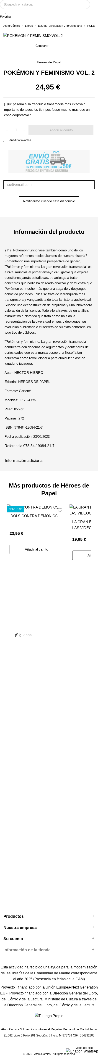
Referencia (13, 446)
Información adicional (24, 460)
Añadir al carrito (61, 130)
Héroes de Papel (49, 62)
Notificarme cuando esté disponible (49, 201)
